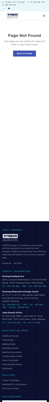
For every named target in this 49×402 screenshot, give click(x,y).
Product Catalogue (10, 380)
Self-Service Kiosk (10, 389)
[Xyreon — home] (12, 15)
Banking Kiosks (9, 344)
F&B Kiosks (7, 369)
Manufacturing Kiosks (12, 352)
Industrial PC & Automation (14, 384)
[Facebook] (4, 8)
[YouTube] (9, 8)
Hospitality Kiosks (10, 348)
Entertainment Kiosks (12, 365)
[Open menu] (44, 15)
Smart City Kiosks (10, 360)
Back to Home (24, 54)
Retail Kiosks (8, 340)
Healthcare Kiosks (10, 336)
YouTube (17, 263)
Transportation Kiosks (12, 356)
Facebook (6, 263)
